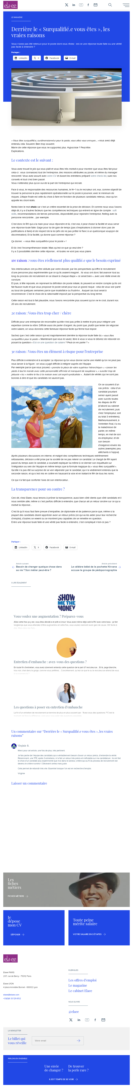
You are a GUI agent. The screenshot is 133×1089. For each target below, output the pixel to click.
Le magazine (77, 985)
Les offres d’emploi (82, 980)
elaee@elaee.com (11, 994)
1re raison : (20, 260)
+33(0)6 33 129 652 (12, 998)
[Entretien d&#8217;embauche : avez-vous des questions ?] (66, 648)
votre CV (51, 176)
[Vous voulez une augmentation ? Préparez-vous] (66, 602)
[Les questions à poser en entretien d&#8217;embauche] (66, 693)
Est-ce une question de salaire (49, 342)
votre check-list (98, 176)
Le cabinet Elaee (80, 991)
